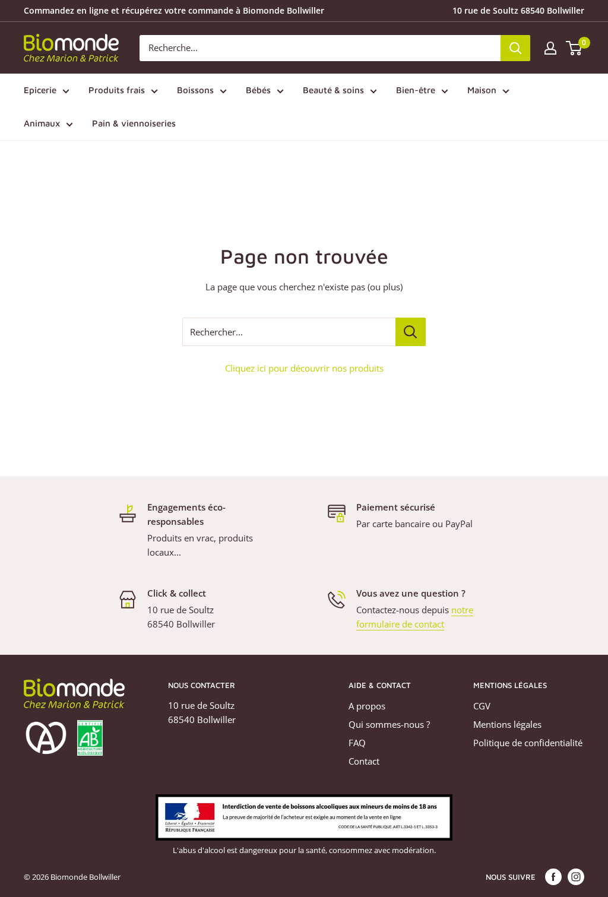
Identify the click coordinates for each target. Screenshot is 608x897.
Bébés (258, 90)
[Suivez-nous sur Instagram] (576, 877)
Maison (481, 90)
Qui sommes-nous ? (389, 724)
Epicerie (40, 90)
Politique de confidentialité (527, 743)
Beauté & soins (333, 90)
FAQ (357, 743)
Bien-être (415, 90)
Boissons (195, 90)
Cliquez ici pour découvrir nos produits (304, 368)
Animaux (42, 123)
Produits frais (116, 90)
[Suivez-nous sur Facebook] (553, 877)
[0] (574, 48)
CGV (481, 706)
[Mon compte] (550, 48)
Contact (364, 761)
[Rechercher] (515, 48)
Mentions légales (507, 724)
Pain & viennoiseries (134, 123)
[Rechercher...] (410, 332)
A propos (367, 706)
